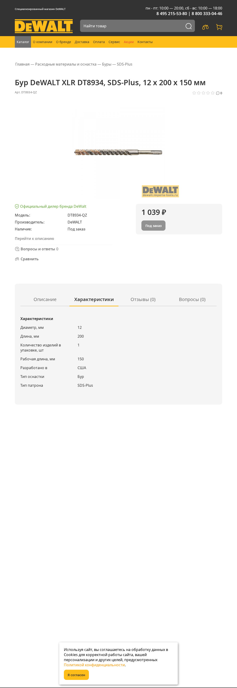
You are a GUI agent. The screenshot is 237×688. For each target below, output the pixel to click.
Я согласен (76, 675)
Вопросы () (192, 299)
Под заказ (153, 225)
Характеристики (94, 299)
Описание (45, 299)
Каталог (23, 42)
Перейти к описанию (34, 238)
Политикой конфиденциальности (94, 664)
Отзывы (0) (143, 299)
